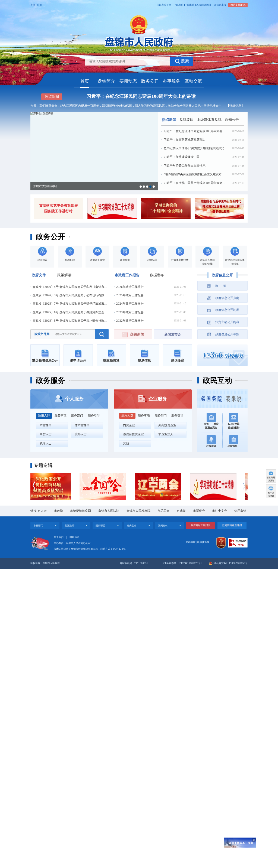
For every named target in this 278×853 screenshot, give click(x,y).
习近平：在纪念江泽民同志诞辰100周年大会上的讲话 (141, 96)
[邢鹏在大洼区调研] (94, 151)
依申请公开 (78, 360)
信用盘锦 (240, 510)
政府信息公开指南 (227, 298)
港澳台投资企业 (133, 434)
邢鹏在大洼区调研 (45, 186)
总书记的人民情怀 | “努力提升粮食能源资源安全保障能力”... (195, 148)
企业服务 (158, 398)
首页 (84, 81)
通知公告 (232, 120)
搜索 (185, 61)
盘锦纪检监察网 (80, 510)
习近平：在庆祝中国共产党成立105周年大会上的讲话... (195, 182)
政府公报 (125, 260)
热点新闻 (169, 120)
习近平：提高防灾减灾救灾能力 (185, 139)
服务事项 (61, 415)
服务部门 (77, 415)
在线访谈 (211, 446)
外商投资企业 (167, 425)
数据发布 (157, 275)
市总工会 (163, 510)
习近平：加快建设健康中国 (182, 156)
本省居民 (46, 425)
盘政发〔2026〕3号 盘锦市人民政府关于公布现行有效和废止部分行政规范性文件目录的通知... (71, 295)
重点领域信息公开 (45, 360)
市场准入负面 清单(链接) (207, 262)
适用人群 (44, 415)
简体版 (179, 5)
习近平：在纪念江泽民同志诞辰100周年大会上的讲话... (195, 131)
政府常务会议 (97, 260)
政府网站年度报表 (200, 525)
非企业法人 (165, 434)
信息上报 (221, 5)
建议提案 (177, 360)
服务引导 (94, 415)
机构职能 (70, 260)
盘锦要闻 (186, 120)
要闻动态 (128, 81)
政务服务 (50, 380)
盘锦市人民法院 (108, 510)
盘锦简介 (106, 81)
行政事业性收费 (179, 260)
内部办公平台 (164, 5)
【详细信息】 (235, 105)
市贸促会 (199, 510)
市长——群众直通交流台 (211, 425)
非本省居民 (82, 425)
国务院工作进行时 (58, 211)
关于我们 (59, 537)
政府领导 (42, 260)
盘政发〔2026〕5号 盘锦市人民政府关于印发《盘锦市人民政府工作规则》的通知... (71, 286)
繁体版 (190, 5)
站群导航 (190, 542)
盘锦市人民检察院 (138, 510)
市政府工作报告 (127, 275)
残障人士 (46, 443)
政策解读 (64, 275)
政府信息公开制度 (227, 309)
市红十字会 (219, 510)
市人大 (42, 510)
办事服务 (171, 81)
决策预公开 (234, 446)
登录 (32, 5)
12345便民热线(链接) (233, 425)
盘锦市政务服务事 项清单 (235, 262)
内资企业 (129, 425)
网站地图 (74, 537)
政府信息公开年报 (227, 334)
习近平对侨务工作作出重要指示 (185, 165)
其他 (126, 443)
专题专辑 (43, 465)
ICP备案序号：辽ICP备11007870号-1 (183, 563)
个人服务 (74, 398)
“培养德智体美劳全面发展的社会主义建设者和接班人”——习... (195, 174)
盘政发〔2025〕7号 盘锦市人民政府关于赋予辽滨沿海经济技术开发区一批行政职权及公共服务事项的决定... (71, 303)
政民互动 (217, 380)
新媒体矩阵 (203, 542)
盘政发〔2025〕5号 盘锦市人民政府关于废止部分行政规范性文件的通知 (71, 320)
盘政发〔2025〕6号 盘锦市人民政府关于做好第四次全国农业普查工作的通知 (71, 312)
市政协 (58, 510)
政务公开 (150, 81)
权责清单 (152, 260)
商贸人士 (46, 434)
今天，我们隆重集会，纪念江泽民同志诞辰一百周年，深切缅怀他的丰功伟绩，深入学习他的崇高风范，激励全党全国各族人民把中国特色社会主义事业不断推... (128, 105)
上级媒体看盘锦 (209, 120)
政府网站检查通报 (232, 525)
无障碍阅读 (205, 5)
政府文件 (39, 275)
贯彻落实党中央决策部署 (58, 205)
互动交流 (193, 81)
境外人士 (81, 434)
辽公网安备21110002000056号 (230, 563)
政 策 (220, 285)
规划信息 (144, 360)
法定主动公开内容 (227, 322)
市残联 (181, 510)
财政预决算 (111, 360)
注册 (39, 5)
